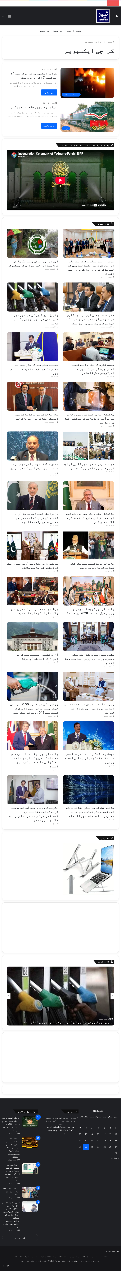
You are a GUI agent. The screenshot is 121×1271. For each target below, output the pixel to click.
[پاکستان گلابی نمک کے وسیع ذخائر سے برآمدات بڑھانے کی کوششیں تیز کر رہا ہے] (88, 396)
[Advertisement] (60, 927)
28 (91, 1147)
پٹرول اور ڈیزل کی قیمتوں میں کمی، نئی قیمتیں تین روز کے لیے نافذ (34, 319)
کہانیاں (66, 1261)
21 (92, 1140)
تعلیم (15, 1256)
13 (98, 1134)
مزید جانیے (60, 1133)
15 (86, 1134)
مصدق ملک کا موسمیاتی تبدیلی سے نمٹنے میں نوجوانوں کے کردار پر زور (34, 468)
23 (80, 1140)
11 (110, 1134)
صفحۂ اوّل (107, 42)
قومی (94, 1256)
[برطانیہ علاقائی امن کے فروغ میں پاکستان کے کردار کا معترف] (32, 591)
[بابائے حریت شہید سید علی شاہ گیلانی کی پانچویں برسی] (88, 545)
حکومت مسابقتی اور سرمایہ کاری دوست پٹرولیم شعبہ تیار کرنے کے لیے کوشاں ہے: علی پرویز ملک (59, 3)
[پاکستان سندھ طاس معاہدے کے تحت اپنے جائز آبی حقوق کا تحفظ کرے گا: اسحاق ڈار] (88, 495)
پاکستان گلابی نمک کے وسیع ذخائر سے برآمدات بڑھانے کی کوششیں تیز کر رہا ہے (89, 418)
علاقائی (58, 1256)
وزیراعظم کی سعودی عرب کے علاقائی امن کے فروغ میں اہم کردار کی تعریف (89, 708)
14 (92, 1134)
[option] (60, 996)
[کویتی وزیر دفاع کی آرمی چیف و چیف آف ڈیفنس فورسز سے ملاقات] (32, 545)
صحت (21, 1256)
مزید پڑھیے (49, 92)
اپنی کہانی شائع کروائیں (33, 1261)
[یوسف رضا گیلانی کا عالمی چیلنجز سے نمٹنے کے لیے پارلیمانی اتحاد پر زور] (88, 735)
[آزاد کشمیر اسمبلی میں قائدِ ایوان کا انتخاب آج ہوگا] (32, 636)
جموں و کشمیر (70, 1256)
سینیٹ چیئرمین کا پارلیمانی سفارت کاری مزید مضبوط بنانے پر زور (34, 369)
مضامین (75, 1261)
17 (116, 1140)
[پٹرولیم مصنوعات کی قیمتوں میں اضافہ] (30, 1192)
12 (105, 1134)
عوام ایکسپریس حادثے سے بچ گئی (34, 107)
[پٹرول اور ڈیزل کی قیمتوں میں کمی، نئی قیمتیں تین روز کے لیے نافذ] (32, 297)
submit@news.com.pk (63, 1127)
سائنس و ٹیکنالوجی (89, 1261)
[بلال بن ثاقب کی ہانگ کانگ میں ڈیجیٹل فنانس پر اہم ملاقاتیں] (32, 396)
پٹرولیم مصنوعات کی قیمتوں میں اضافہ (11, 1191)
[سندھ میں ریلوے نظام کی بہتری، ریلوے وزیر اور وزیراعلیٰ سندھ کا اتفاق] (88, 636)
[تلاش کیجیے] (117, 17)
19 (105, 1140)
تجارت (28, 1256)
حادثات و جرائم (46, 1256)
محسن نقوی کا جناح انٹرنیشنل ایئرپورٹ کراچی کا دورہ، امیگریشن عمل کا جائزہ (92, 369)
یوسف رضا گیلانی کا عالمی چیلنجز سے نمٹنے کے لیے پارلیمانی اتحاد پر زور (89, 758)
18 (110, 1140)
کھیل (34, 1256)
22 (86, 1140)
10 (116, 1134)
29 (86, 1147)
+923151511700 (66, 1130)
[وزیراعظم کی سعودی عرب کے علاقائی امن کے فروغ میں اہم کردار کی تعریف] (88, 686)
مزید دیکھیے (20, 1237)
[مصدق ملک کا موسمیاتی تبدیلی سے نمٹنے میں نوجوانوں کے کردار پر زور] (32, 446)
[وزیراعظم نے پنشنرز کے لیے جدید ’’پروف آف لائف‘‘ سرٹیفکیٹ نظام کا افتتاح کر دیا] (30, 1168)
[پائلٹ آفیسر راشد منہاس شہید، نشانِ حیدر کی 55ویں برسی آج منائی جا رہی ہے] (30, 1121)
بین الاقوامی (84, 1256)
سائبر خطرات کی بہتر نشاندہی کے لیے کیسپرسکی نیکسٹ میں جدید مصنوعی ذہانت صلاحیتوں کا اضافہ (90, 812)
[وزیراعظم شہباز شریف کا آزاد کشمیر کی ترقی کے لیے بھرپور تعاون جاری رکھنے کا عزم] (32, 495)
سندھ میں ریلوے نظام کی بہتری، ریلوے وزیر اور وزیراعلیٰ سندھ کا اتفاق (89, 659)
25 (110, 1147)
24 (116, 1147)
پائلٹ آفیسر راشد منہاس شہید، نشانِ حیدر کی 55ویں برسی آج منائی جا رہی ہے (11, 1124)
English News (54, 1261)
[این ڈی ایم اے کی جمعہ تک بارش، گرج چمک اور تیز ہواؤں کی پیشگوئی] (32, 243)
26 (104, 1147)
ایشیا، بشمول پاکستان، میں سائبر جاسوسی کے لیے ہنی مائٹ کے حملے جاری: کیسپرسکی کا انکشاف (11, 1147)
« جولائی (115, 1158)
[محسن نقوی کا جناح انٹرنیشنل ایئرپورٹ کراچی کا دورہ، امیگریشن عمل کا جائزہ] (88, 346)
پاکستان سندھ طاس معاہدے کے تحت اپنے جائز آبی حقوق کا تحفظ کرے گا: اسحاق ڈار (90, 518)
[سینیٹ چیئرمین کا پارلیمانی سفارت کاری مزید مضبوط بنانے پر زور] (32, 346)
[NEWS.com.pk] (103, 16)
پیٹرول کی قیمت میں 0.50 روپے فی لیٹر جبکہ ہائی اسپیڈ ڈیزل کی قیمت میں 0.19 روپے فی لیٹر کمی (34, 708)
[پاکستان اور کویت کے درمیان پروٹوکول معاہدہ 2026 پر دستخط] (88, 591)
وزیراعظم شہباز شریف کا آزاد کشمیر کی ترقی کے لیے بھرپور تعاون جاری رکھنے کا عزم (36, 518)
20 (98, 1140)
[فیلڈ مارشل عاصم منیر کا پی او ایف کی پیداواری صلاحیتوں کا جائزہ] (88, 446)
